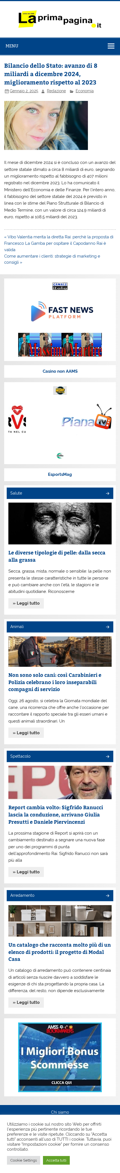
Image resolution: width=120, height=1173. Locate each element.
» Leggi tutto (26, 603)
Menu (12, 46)
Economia (85, 91)
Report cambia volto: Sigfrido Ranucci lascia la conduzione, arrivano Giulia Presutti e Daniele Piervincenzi (55, 814)
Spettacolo (20, 756)
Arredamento (22, 895)
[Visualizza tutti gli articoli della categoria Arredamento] (107, 896)
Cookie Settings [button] (23, 1160)
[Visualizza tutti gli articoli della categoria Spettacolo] (107, 757)
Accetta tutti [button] (56, 1160)
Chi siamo (60, 1112)
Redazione (56, 91)
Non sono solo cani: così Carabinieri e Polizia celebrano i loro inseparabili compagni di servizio (54, 681)
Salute (16, 493)
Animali (17, 626)
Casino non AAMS (60, 371)
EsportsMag (60, 474)
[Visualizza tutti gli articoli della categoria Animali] (107, 627)
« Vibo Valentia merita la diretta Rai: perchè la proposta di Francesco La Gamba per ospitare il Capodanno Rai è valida (58, 243)
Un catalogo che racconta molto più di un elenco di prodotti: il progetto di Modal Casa (59, 951)
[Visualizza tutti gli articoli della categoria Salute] (107, 493)
